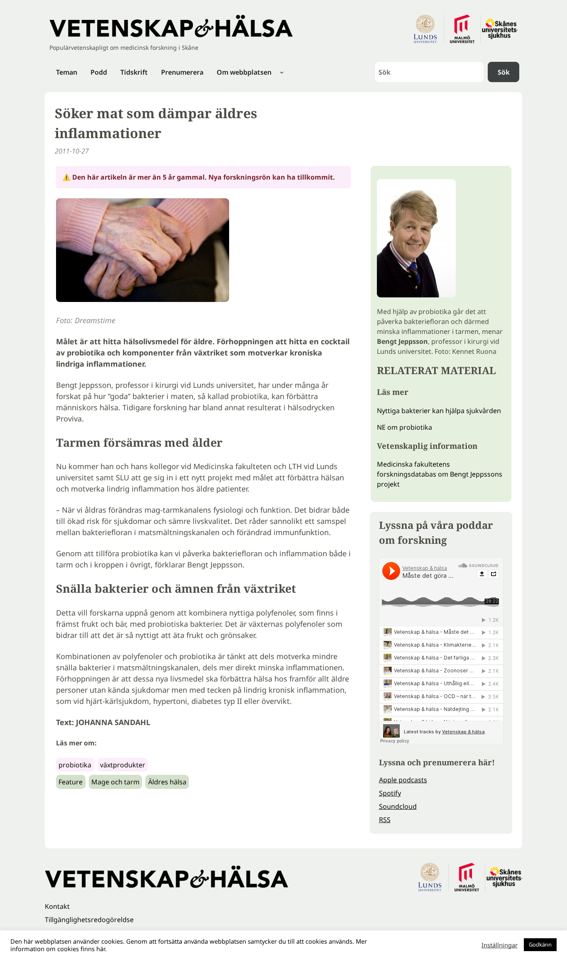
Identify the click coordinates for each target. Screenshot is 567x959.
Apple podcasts (403, 779)
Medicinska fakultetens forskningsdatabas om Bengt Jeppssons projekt (439, 474)
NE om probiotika (404, 427)
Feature (71, 781)
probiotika (75, 764)
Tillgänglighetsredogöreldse (89, 919)
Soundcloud (398, 806)
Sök (504, 72)
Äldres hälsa (167, 781)
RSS (385, 819)
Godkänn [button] (540, 944)
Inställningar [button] (499, 945)
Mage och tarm (115, 781)
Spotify (390, 793)
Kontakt (57, 906)
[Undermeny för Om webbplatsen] (282, 72)
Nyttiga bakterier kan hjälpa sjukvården (439, 410)
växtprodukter (122, 764)
